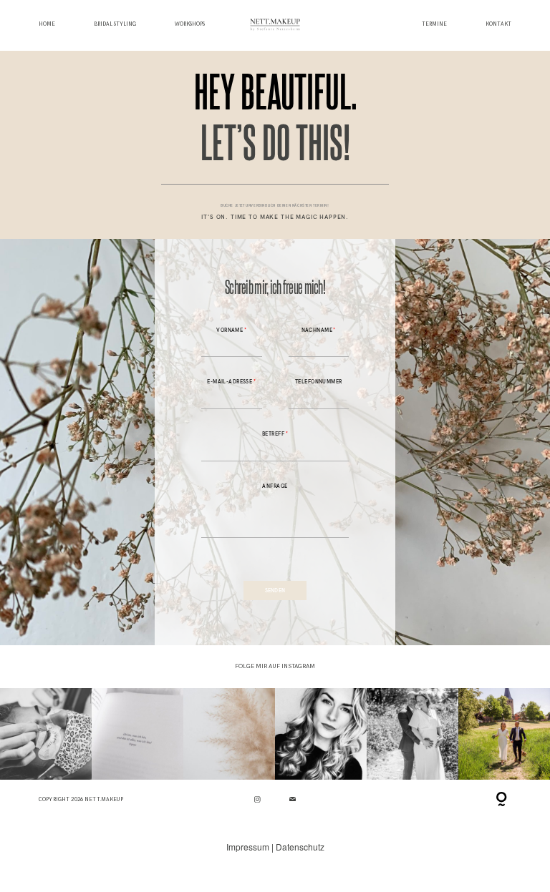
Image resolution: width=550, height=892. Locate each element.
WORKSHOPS (190, 24)
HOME (47, 24)
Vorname (229, 330)
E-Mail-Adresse (229, 381)
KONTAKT (498, 24)
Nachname (316, 330)
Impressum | (251, 846)
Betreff (273, 434)
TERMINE (434, 24)
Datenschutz (300, 846)
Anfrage (274, 486)
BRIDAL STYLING (115, 24)
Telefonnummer (318, 381)
